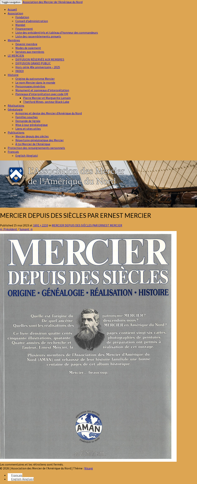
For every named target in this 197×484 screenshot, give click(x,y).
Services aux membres (29, 52)
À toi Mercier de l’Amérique (32, 144)
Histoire (13, 75)
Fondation (22, 17)
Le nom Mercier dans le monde (35, 82)
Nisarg (88, 468)
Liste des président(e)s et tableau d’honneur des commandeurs (56, 32)
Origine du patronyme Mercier (35, 79)
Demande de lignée (27, 121)
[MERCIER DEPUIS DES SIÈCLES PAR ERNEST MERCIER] (88, 460)
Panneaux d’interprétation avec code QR (41, 94)
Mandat (20, 25)
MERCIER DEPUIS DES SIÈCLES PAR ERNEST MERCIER (87, 225)
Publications (16, 132)
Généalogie (15, 109)
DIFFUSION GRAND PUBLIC (33, 63)
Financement (24, 29)
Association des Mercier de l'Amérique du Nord (53, 2)
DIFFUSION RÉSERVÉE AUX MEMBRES (39, 59)
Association (15, 13)
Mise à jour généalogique (31, 125)
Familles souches (26, 117)
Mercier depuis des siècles (32, 136)
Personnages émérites (30, 86)
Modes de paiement (28, 48)
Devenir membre (26, 44)
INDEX (19, 71)
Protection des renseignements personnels (36, 148)
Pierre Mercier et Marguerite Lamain (47, 98)
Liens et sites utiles (28, 129)
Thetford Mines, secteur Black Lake (46, 102)
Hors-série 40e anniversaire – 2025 (37, 67)
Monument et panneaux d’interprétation (42, 90)
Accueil (12, 9)
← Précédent (8, 229)
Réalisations (16, 105)
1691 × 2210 (40, 225)
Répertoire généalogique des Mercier (39, 140)
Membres (14, 40)
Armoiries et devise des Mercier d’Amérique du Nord (48, 113)
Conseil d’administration (31, 21)
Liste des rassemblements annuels (38, 36)
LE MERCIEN (16, 55)
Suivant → (26, 229)
